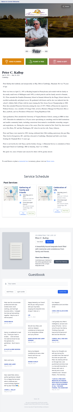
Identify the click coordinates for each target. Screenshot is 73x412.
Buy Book (49, 242)
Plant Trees (31, 213)
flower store (50, 161)
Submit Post (62, 292)
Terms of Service (41, 404)
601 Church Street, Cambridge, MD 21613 (28, 207)
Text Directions (23, 213)
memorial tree (23, 161)
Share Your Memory (61, 262)
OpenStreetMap (38, 407)
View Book (40, 242)
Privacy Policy (31, 404)
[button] (11, 191)
